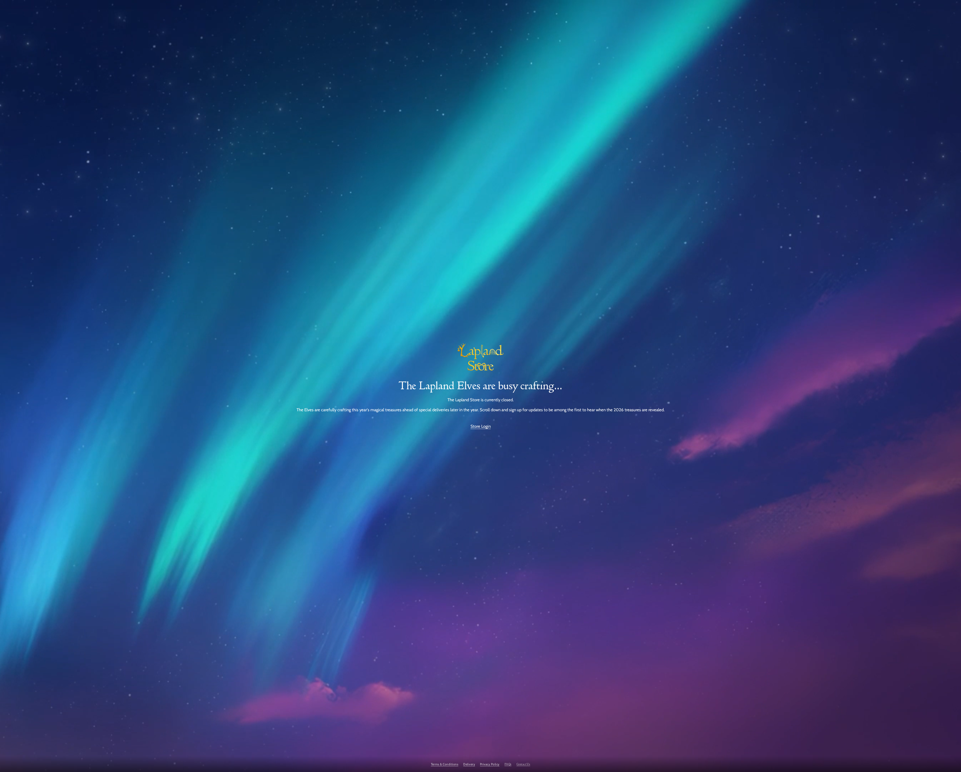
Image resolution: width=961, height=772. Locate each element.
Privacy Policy (490, 764)
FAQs (508, 764)
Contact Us (523, 764)
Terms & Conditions (444, 764)
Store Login (480, 426)
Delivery (469, 764)
